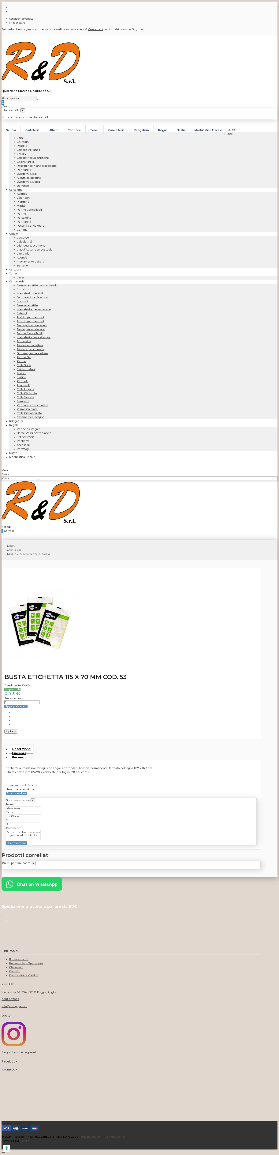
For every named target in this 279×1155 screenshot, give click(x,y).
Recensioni (20, 757)
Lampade (23, 253)
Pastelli (22, 146)
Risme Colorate (27, 409)
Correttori (23, 289)
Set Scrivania (25, 437)
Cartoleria (15, 189)
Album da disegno (29, 177)
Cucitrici (22, 301)
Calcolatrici (24, 241)
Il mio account (17, 22)
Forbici (21, 373)
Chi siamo (16, 967)
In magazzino (15, 785)
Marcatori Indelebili (30, 293)
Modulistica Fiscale (22, 457)
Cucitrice (23, 237)
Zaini (20, 138)
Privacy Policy (91, 1136)
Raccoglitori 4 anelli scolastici (37, 166)
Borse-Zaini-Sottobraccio (34, 433)
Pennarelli (24, 170)
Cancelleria (16, 281)
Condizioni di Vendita (21, 18)
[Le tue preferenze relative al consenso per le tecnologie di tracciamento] (6, 1148)
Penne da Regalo (28, 429)
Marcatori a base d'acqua (33, 337)
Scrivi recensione (16, 793)
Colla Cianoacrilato (29, 413)
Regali (13, 425)
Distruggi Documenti (31, 245)
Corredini (23, 142)
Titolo (10, 812)
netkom (25, 1140)
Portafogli (23, 449)
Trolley (21, 154)
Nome (10, 804)
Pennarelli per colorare (32, 405)
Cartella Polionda (28, 150)
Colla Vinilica (25, 397)
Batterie (22, 265)
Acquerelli (23, 385)
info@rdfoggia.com (14, 1006)
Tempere (23, 401)
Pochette (23, 441)
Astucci (22, 313)
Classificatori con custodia (34, 249)
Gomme (22, 229)
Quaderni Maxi (27, 174)
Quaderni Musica (28, 181)
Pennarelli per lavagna (32, 297)
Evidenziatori (26, 369)
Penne (21, 213)
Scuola (231, 130)
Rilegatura (16, 421)
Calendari (23, 197)
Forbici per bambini (30, 317)
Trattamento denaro (30, 261)
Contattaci (95, 29)
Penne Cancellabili (30, 209)
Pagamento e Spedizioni (26, 963)
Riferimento (13, 685)
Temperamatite (27, 305)
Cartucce (15, 269)
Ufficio (13, 233)
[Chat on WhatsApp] (32, 890)
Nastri (13, 453)
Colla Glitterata (27, 393)
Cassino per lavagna (30, 417)
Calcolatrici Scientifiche (33, 158)
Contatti (14, 971)
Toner (13, 273)
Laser (20, 277)
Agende (22, 193)
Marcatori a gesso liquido (34, 309)
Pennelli (22, 381)
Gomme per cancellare (32, 353)
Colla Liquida (25, 389)
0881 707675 (10, 999)
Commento (13, 828)
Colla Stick (24, 365)
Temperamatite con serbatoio (37, 285)
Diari (230, 134)
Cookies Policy (115, 1136)
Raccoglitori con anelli (32, 325)
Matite (21, 205)
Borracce (23, 185)
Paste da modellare (30, 345)
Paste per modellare (31, 329)
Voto (9, 820)
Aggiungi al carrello (16, 706)
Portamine (24, 217)
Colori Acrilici (26, 162)
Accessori (23, 445)
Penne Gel (24, 357)
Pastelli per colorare (30, 225)
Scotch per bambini (30, 321)
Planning (23, 201)
